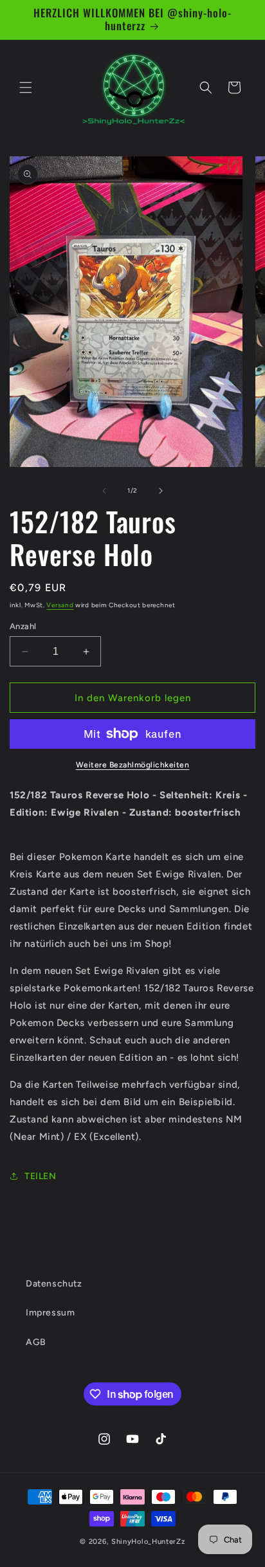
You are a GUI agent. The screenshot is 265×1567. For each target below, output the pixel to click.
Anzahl (23, 626)
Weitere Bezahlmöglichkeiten (133, 764)
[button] (26, 87)
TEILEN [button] (40, 1176)
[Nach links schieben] (104, 491)
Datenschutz (54, 1283)
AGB (36, 1342)
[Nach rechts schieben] (161, 491)
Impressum (50, 1312)
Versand (59, 605)
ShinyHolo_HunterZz (148, 1541)
